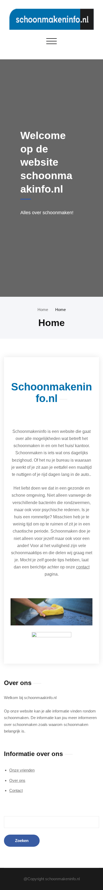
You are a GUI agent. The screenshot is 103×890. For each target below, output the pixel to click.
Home (43, 309)
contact (83, 567)
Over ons (17, 780)
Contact (16, 790)
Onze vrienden (22, 770)
